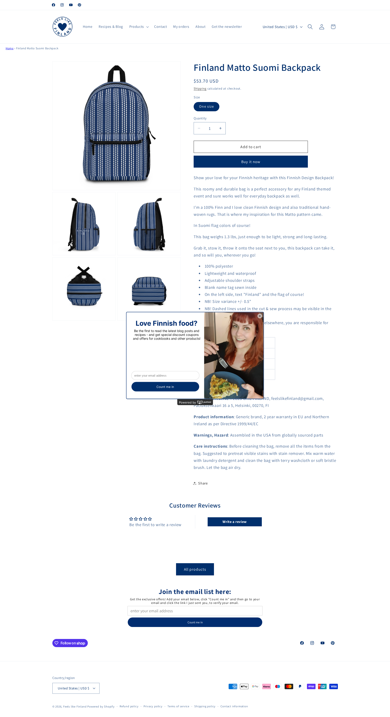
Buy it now (250, 161)
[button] (138, 26)
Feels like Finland (75, 706)
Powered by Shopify (101, 706)
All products (195, 569)
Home (10, 48)
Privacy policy (153, 706)
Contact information (234, 706)
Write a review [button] (235, 522)
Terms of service (178, 706)
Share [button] (203, 483)
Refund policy (129, 706)
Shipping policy (205, 706)
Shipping (200, 88)
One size (206, 106)
